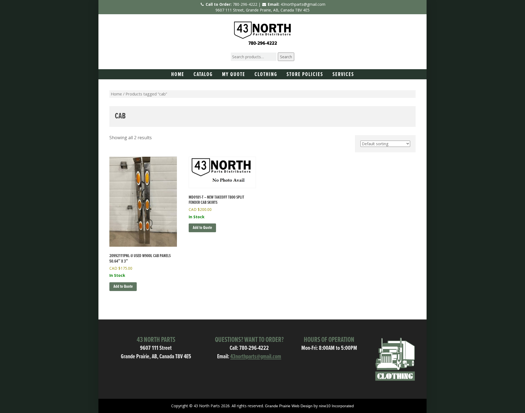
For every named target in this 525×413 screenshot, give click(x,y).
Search (286, 56)
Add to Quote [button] (123, 286)
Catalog (203, 74)
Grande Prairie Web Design (289, 406)
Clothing (266, 74)
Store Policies (305, 74)
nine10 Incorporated (336, 406)
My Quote (233, 74)
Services (343, 74)
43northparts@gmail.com (303, 4)
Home (177, 74)
